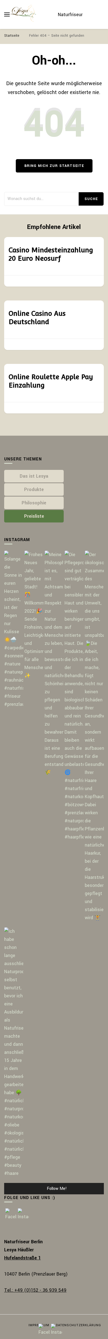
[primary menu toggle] (7, 14)
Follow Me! (57, 1189)
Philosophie (34, 503)
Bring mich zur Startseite (54, 165)
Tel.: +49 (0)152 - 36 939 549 (35, 1290)
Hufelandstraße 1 (22, 1258)
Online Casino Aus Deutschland (37, 317)
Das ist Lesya (34, 476)
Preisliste (34, 516)
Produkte (34, 489)
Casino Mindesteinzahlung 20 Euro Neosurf (51, 254)
